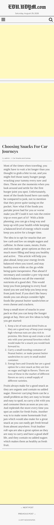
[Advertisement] (27, 52)
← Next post (27, 508)
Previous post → (27, 514)
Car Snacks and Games (22, 158)
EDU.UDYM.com (27, 6)
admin (7, 158)
